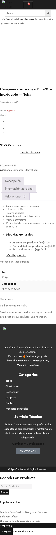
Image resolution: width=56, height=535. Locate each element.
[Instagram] (28, 458)
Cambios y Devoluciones (28, 444)
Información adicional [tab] (19, 188)
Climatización (12, 386)
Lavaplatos (10, 397)
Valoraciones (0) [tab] (15, 196)
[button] (46, 5)
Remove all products (23, 531)
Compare (6, 531)
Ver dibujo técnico (16, 255)
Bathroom (5, 516)
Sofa (12, 512)
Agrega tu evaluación (9, 102)
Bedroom (42, 512)
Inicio (2, 19)
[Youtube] (37, 458)
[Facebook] (19, 458)
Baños (8, 381)
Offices (15, 516)
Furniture (4, 512)
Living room (31, 512)
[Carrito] (28, 5)
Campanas (29, 19)
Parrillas (9, 403)
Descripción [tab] (13, 181)
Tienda (8, 19)
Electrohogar (17, 19)
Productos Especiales (16, 408)
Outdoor (19, 512)
